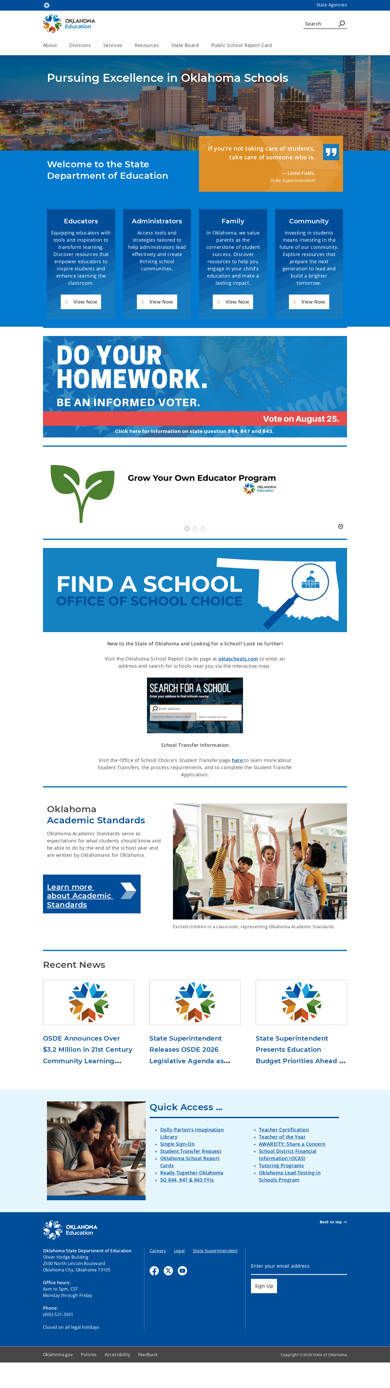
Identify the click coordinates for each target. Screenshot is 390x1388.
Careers (158, 1251)
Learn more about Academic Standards (80, 895)
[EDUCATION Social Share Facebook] (154, 1270)
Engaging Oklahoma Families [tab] (203, 528)
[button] (81, 302)
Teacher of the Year (282, 1137)
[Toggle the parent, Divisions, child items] (92, 45)
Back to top (331, 1222)
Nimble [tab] (195, 528)
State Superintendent (215, 1251)
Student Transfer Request (190, 1151)
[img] (195, 493)
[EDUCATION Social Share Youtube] (182, 1270)
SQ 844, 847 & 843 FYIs (187, 1180)
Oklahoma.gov (58, 1354)
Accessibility (117, 1354)
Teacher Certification (284, 1129)
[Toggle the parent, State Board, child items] (200, 45)
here (238, 760)
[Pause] (340, 526)
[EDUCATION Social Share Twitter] (168, 1270)
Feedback (148, 1354)
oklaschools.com (238, 658)
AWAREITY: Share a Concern (292, 1144)
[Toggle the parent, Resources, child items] (160, 45)
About (50, 45)
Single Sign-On (177, 1144)
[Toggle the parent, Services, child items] (124, 45)
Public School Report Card (241, 45)
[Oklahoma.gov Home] (46, 4)
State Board (185, 45)
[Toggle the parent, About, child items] (58, 45)
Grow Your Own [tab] (187, 528)
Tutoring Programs (281, 1165)
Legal (179, 1251)
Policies (89, 1354)
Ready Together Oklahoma (191, 1172)
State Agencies (332, 5)
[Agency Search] (341, 23)
